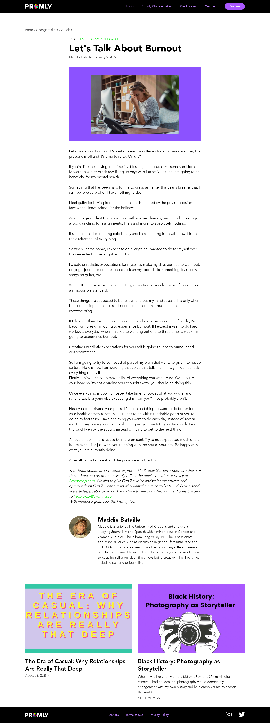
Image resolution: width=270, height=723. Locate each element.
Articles (66, 30)
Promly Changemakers (41, 30)
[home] (42, 6)
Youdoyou (109, 39)
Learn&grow (89, 39)
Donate (235, 6)
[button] (130, 6)
